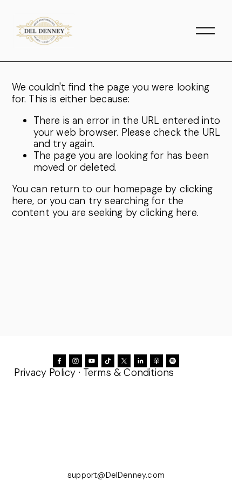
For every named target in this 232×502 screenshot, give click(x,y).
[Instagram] (75, 360)
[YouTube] (91, 360)
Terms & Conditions (128, 372)
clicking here (168, 212)
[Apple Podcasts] (156, 360)
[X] (124, 360)
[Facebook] (59, 360)
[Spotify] (172, 360)
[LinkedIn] (140, 360)
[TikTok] (107, 360)
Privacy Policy (45, 372)
